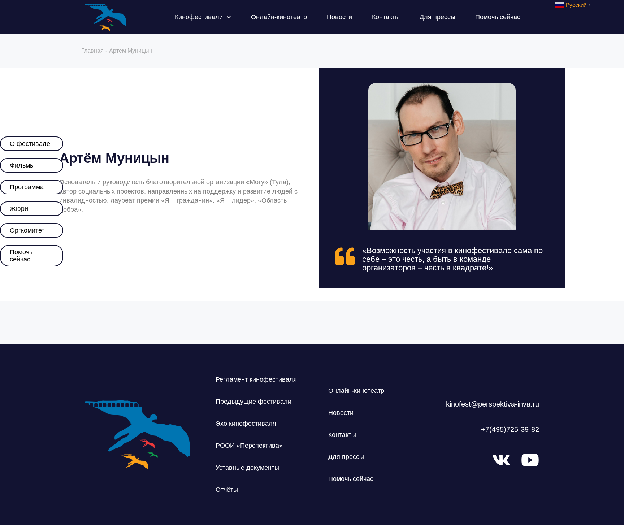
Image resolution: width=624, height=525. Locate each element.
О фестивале (30, 143)
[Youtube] (530, 460)
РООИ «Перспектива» (249, 445)
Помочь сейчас (497, 17)
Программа (27, 187)
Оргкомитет (27, 230)
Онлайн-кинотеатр (279, 17)
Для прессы (437, 17)
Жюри (19, 208)
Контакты (386, 17)
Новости (339, 17)
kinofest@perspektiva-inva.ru (492, 404)
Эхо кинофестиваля (246, 423)
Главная (92, 51)
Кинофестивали (199, 17)
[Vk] (501, 460)
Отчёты (227, 489)
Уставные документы (247, 467)
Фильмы (22, 165)
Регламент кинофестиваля (256, 379)
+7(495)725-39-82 (510, 429)
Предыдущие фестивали (253, 401)
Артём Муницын (114, 158)
